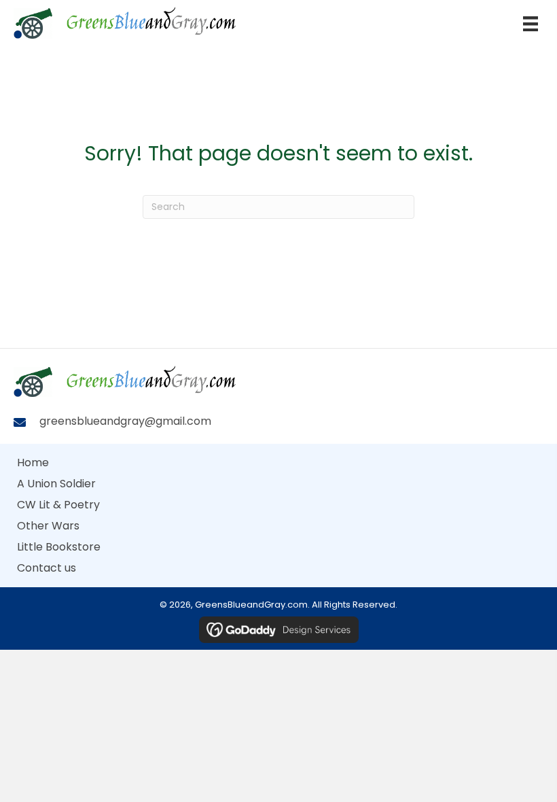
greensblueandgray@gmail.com (125, 421)
